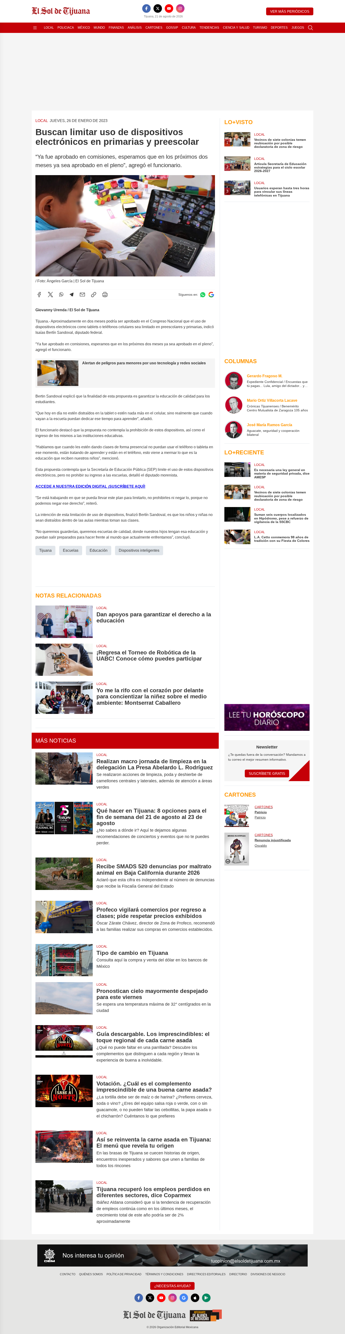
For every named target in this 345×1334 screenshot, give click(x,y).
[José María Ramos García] (233, 429)
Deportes (279, 27)
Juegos (297, 27)
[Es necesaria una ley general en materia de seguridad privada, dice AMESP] (237, 470)
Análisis (135, 27)
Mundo (99, 27)
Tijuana (45, 550)
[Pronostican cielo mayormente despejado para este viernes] (64, 1001)
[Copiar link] (93, 294)
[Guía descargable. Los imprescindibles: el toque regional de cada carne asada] (64, 1047)
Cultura (189, 27)
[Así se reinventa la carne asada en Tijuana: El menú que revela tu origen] (64, 1153)
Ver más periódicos (289, 11)
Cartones (154, 27)
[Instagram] (180, 8)
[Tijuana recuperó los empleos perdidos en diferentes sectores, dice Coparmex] (64, 1205)
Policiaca (66, 27)
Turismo (260, 27)
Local (49, 27)
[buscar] (310, 28)
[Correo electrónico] (82, 294)
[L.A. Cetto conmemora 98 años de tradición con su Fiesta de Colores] (237, 537)
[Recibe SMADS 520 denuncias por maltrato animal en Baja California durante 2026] (64, 876)
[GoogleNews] (184, 1298)
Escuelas (70, 550)
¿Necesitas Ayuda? (172, 1286)
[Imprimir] (105, 294)
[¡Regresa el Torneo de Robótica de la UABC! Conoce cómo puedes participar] (64, 660)
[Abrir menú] (35, 27)
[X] (157, 8)
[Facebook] (146, 8)
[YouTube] (169, 8)
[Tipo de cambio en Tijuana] (64, 960)
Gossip (172, 27)
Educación (98, 550)
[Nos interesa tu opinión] (172, 1255)
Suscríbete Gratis (267, 773)
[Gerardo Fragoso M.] (233, 380)
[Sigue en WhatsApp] (203, 295)
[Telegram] (71, 294)
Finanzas (116, 27)
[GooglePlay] (206, 1298)
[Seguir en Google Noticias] (211, 295)
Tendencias (209, 27)
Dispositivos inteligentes (139, 550)
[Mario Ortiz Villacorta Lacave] (233, 405)
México (84, 27)
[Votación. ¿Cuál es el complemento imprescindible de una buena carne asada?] (64, 1100)
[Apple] (195, 1298)
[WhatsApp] (61, 294)
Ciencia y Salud (236, 27)
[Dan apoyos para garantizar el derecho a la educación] (64, 622)
